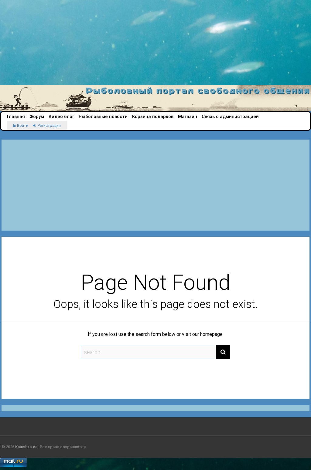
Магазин (187, 116)
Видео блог (61, 116)
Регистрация (49, 125)
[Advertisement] (155, 42)
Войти (22, 125)
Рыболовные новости (103, 116)
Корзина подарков (152, 116)
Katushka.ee (26, 447)
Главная (16, 116)
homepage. (212, 334)
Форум (36, 116)
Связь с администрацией (230, 116)
